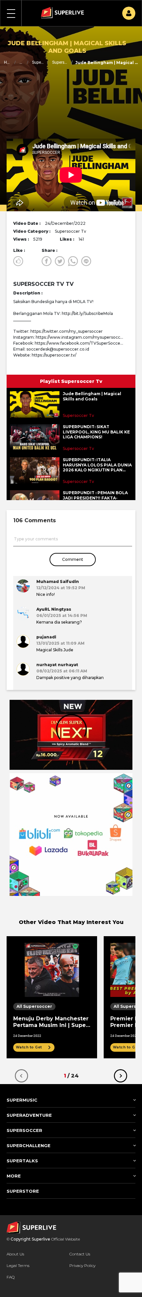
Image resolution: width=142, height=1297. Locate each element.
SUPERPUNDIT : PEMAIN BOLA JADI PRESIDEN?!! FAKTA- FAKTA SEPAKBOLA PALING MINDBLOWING (95, 498)
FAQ (11, 1277)
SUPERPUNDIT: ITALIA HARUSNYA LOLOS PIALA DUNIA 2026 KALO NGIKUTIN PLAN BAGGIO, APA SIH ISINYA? (97, 465)
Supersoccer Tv (59, 62)
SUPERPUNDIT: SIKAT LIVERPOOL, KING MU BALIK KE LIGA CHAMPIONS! (96, 431)
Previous (21, 1075)
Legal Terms (18, 1265)
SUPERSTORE (23, 1191)
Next (120, 1075)
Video (21, 62)
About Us (15, 1253)
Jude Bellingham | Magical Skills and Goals (92, 396)
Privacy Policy (82, 1265)
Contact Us (79, 1253)
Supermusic (37, 62)
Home (8, 62)
